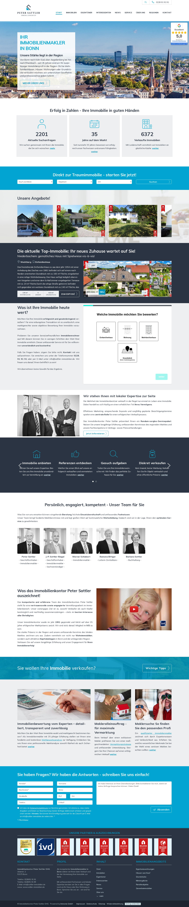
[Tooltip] (186, 44)
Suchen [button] (153, 182)
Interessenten (103, 12)
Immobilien (71, 12)
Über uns (140, 12)
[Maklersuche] (153, 704)
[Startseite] (28, 10)
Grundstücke (141, 877)
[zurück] (20, 465)
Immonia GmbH (67, 904)
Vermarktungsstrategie (120, 744)
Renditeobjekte (142, 884)
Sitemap (101, 904)
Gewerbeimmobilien (144, 888)
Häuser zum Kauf (143, 873)
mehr (52, 148)
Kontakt (167, 12)
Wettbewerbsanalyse (52, 740)
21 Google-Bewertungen (179, 41)
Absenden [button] (163, 809)
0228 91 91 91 (162, 2)
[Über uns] (94, 128)
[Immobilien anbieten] (37, 457)
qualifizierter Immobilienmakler (156, 733)
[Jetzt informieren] (48, 415)
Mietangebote (142, 880)
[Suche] (145, 2)
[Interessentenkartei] (42, 128)
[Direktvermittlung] (152, 457)
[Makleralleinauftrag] (112, 704)
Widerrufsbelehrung (115, 904)
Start (59, 12)
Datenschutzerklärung (39, 808)
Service (128, 12)
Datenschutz (92, 904)
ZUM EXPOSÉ (68, 294)
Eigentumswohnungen (145, 869)
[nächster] (169, 465)
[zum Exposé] (161, 267)
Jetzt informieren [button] (95, 433)
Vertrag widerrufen (132, 904)
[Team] (28, 541)
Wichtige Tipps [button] (156, 668)
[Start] (147, 128)
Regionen (154, 12)
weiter (94, 151)
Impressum (80, 904)
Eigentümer (86, 12)
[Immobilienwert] (54, 704)
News (117, 12)
